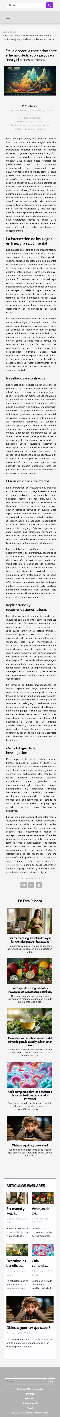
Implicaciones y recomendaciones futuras (30, 125)
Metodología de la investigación (30, 129)
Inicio (4, 32)
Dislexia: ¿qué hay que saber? (30, 1145)
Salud (13, 32)
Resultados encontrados (30, 118)
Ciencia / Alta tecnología (30, 1389)
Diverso (30, 1393)
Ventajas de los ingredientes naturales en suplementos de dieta (30, 989)
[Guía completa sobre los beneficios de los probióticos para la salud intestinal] (29, 1075)
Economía (30, 1398)
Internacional (30, 1403)
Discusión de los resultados (30, 121)
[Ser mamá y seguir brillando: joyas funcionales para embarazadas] (29, 921)
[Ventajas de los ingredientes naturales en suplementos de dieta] (29, 971)
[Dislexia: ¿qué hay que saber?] (29, 1128)
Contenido (31, 106)
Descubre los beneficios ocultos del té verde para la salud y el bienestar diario (30, 1041)
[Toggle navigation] (8, 17)
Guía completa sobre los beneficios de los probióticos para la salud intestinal (30, 1095)
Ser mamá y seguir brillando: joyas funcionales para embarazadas (30, 939)
